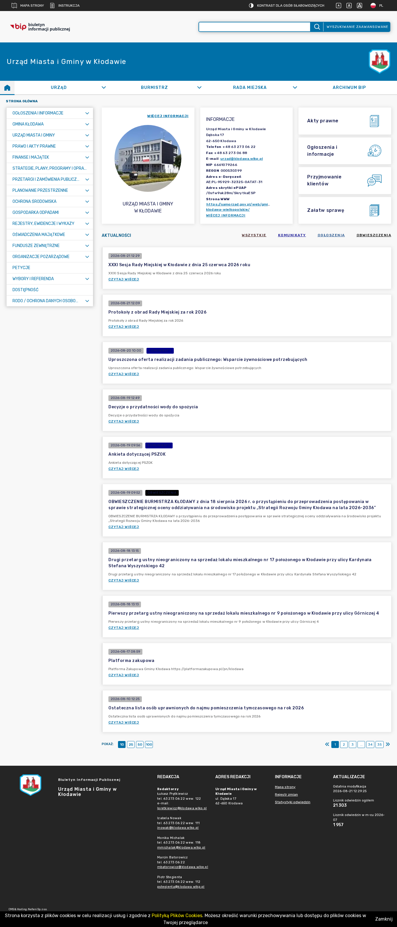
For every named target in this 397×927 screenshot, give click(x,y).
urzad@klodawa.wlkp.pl (241, 159)
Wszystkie (254, 235)
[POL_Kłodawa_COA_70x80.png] (379, 61)
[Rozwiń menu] (87, 113)
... (361, 744)
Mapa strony (32, 5)
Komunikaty (292, 235)
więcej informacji (168, 116)
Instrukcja (69, 5)
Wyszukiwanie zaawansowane (357, 27)
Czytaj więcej (123, 279)
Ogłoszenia (331, 235)
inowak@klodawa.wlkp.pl (178, 828)
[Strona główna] (7, 87)
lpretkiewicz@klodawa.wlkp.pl (182, 808)
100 (149, 744)
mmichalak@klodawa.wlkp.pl (181, 847)
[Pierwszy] (327, 744)
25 (131, 744)
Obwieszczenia (374, 235)
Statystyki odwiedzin (292, 802)
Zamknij (384, 919)
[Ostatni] (387, 744)
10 (122, 744)
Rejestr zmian (286, 794)
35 (379, 744)
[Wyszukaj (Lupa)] (316, 26)
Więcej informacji (226, 215)
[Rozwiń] (103, 87)
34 (370, 744)
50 (140, 744)
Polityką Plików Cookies (177, 915)
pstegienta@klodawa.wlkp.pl (181, 887)
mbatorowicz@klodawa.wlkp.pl (182, 867)
